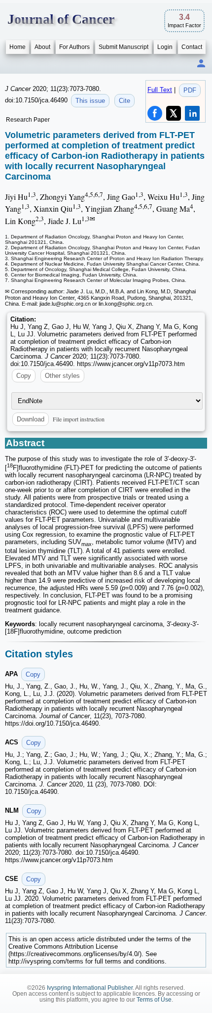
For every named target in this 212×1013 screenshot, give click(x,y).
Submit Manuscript (123, 47)
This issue (90, 100)
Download (30, 419)
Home (17, 47)
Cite (124, 100)
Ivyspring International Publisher (90, 988)
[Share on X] (173, 113)
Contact (191, 47)
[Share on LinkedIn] (192, 113)
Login (165, 47)
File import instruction (79, 419)
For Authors (74, 47)
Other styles (62, 375)
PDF (189, 90)
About (42, 47)
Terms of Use (154, 1000)
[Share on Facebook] (154, 113)
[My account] (201, 64)
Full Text (159, 89)
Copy (23, 375)
